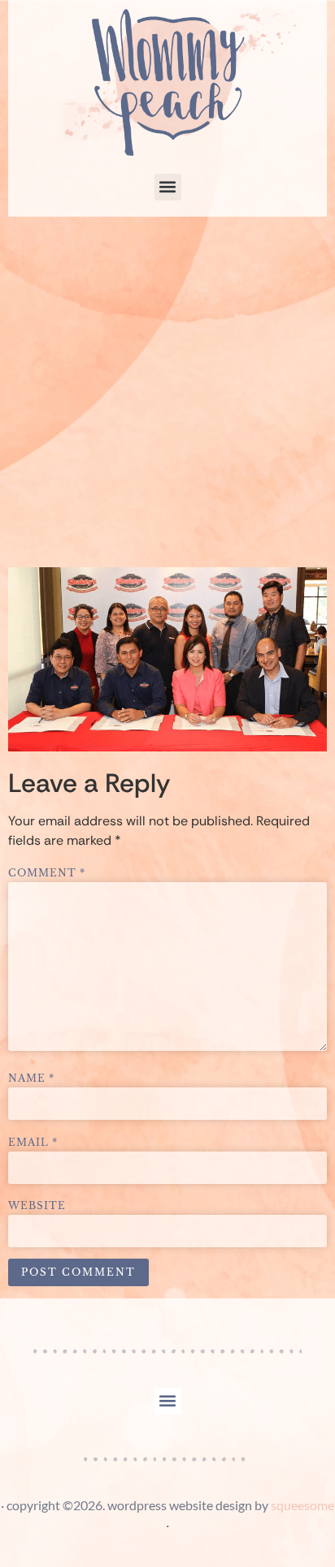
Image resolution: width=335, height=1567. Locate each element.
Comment (46, 873)
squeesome (302, 1505)
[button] (167, 187)
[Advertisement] (167, 392)
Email (33, 1142)
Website (37, 1206)
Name (31, 1078)
